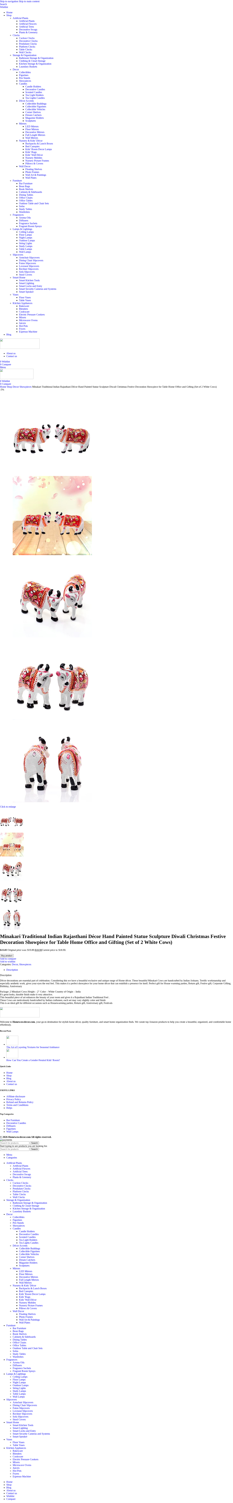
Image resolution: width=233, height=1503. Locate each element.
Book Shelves (26, 189)
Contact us (11, 1084)
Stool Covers (25, 274)
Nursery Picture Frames (37, 160)
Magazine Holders (34, 118)
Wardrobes (24, 212)
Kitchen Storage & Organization (35, 63)
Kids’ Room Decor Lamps (38, 149)
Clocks (16, 35)
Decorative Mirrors (34, 132)
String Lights (25, 243)
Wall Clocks (25, 52)
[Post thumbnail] (12, 1044)
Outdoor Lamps (27, 240)
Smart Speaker (26, 291)
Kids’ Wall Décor (34, 155)
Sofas (22, 206)
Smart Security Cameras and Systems (37, 289)
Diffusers (23, 220)
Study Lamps (25, 246)
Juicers (22, 323)
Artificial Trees (26, 26)
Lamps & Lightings (22, 229)
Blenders (23, 309)
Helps (9, 1108)
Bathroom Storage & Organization (36, 58)
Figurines (23, 75)
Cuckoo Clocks (27, 38)
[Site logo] (20, 348)
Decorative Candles (35, 89)
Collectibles (25, 72)
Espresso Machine (28, 331)
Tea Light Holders (34, 95)
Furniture (17, 180)
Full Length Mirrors (35, 135)
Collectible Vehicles (35, 109)
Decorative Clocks (28, 41)
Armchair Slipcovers (29, 257)
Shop (10, 386)
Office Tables (25, 200)
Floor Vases (25, 297)
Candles (23, 83)
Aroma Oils (25, 217)
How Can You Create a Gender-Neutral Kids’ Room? (33, 1060)
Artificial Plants (20, 18)
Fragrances (18, 214)
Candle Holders (33, 86)
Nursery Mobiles (33, 157)
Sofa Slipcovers (27, 271)
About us (11, 1081)
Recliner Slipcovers (29, 269)
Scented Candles (33, 92)
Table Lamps (25, 249)
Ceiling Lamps (26, 232)
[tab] (12, 969)
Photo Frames (32, 172)
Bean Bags (24, 186)
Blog (8, 1078)
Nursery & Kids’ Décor (30, 140)
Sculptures (30, 120)
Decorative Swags (28, 29)
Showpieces (25, 80)
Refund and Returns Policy (19, 1102)
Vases (15, 294)
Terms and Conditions (17, 1105)
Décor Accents (26, 100)
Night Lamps (25, 237)
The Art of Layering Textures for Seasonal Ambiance (32, 1047)
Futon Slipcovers (27, 263)
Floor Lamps (25, 234)
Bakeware (24, 306)
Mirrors (22, 123)
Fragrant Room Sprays (30, 226)
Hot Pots (23, 326)
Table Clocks (25, 49)
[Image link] (20, 1016)
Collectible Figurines (35, 106)
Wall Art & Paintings (35, 175)
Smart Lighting (26, 283)
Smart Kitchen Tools (29, 280)
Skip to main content (29, 1)
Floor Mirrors (32, 129)
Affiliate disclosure (15, 1096)
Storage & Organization (24, 55)
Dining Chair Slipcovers (31, 260)
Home (3, 386)
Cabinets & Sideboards (30, 192)
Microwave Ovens (28, 320)
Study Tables (25, 209)
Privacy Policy (13, 1099)
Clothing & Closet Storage (32, 61)
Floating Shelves (33, 169)
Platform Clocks (27, 46)
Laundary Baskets (28, 66)
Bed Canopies (32, 146)
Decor (16, 69)
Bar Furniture (25, 183)
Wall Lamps (25, 251)
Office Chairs (25, 197)
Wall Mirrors (31, 137)
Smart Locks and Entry (30, 286)
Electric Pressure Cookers (32, 314)
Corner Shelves (33, 112)
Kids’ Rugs (31, 152)
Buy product (6, 955)
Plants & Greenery (28, 32)
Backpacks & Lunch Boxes (39, 143)
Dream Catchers (33, 115)
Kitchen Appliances (22, 303)
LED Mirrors (32, 126)
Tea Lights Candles (35, 98)
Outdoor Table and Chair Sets (34, 203)
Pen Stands (24, 78)
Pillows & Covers (34, 163)
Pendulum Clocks (28, 43)
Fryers (22, 328)
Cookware (24, 311)
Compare (11, 1499)
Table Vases (25, 300)
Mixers (22, 317)
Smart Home (19, 277)
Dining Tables (26, 194)
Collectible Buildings (35, 103)
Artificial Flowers (28, 23)
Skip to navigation (9, 1)
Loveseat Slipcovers (29, 266)
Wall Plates (30, 177)
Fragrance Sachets (28, 223)
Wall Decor (24, 166)
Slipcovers (18, 254)
